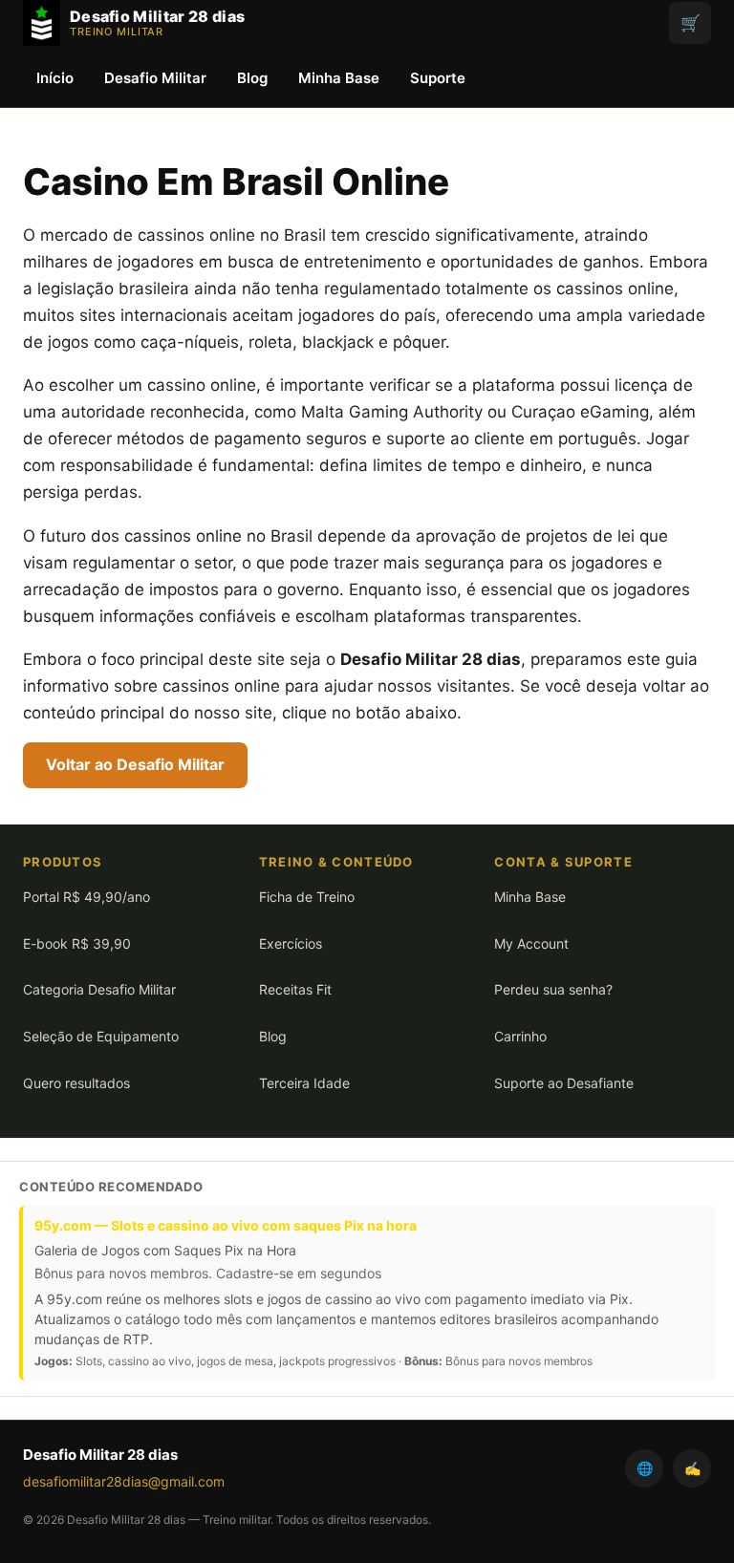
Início (55, 78)
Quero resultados (76, 1083)
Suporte (437, 78)
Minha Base (338, 78)
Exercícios (290, 943)
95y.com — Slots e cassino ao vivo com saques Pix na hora (225, 1225)
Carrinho (520, 1036)
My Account (531, 943)
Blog (252, 78)
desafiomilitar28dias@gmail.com (124, 1481)
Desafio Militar (155, 78)
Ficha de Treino (307, 897)
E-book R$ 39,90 (77, 943)
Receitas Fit (295, 989)
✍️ (692, 1468)
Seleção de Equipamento (101, 1036)
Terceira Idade (304, 1083)
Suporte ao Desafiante (564, 1083)
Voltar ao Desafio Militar (135, 764)
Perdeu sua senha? (553, 989)
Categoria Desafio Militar (99, 989)
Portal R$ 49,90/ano (86, 897)
